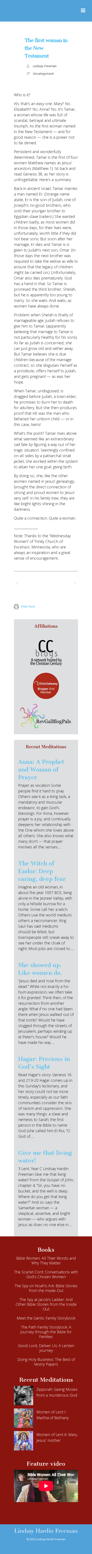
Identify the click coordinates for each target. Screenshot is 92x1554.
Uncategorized (43, 73)
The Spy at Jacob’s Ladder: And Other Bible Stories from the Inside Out (46, 1304)
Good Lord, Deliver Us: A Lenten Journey (46, 1348)
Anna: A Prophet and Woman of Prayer (41, 769)
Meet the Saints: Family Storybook (46, 1318)
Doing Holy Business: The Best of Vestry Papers (46, 1362)
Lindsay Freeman (44, 66)
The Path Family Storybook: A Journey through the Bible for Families (46, 1331)
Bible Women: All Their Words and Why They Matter (46, 1260)
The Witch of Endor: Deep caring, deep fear (42, 871)
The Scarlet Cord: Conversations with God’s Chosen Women (46, 1274)
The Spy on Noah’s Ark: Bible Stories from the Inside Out (46, 1288)
